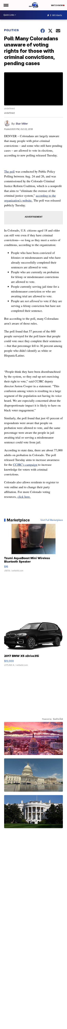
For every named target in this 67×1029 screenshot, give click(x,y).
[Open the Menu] (6, 5)
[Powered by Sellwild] (58, 719)
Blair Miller (22, 123)
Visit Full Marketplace (51, 520)
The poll (9, 171)
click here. (24, 497)
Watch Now (57, 5)
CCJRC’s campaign (25, 464)
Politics (11, 30)
